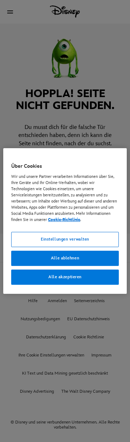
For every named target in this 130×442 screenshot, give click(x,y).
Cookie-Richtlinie (64, 219)
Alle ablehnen (65, 258)
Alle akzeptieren (65, 277)
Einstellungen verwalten (65, 239)
